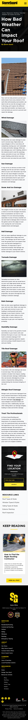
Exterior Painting (8, 509)
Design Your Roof (6, 672)
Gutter (6, 686)
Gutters (3, 629)
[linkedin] (9, 698)
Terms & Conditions (18, 708)
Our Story (4, 646)
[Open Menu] (25, 3)
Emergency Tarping (7, 638)
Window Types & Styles (10, 502)
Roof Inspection (8, 512)
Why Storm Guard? (7, 648)
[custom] (2, 698)
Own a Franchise (6, 660)
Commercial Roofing (7, 627)
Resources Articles (6, 674)
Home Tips (7, 684)
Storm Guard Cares (7, 653)
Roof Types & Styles (9, 499)
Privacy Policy (8, 708)
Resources (10, 13)
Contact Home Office (7, 650)
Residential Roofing (7, 624)
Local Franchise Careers (8, 662)
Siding (3, 631)
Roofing (16, 13)
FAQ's (3, 670)
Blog (5, 677)
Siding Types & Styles (10, 506)
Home (4, 13)
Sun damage (17, 399)
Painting (3, 636)
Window (6, 688)
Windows (4, 634)
